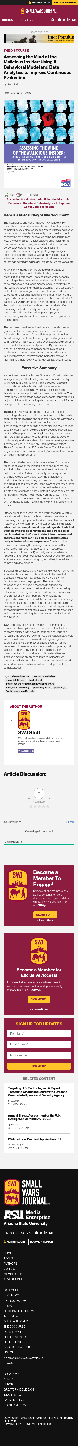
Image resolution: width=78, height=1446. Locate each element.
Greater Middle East (19, 1389)
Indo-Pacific (12, 1395)
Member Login (41, 2)
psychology (59, 687)
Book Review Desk (17, 1347)
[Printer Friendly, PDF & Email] (21, 195)
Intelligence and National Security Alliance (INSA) (30, 683)
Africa (8, 1379)
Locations (11, 1374)
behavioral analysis (20, 676)
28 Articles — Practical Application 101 (34, 1139)
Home (8, 1253)
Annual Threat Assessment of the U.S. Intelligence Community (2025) (34, 1117)
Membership (13, 1274)
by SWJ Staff (11, 84)
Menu (9, 19)
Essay (8, 1306)
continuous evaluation (44, 676)
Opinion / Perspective (19, 1311)
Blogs (8, 1363)
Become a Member (65, 2)
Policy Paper (13, 1332)
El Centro (11, 1295)
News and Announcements (24, 1357)
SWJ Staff (29, 732)
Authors (10, 1263)
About (8, 1258)
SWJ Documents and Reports (20, 691)
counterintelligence (15, 680)
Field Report (13, 1342)
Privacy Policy (13, 1424)
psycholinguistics (41, 687)
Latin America (14, 1400)
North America (15, 1405)
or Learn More (44, 920)
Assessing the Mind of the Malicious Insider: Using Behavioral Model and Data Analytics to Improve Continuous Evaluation (39, 203)
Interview (11, 1316)
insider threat (35, 680)
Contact (10, 1268)
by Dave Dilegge (15, 1144)
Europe (9, 1384)
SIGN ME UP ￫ (39, 999)
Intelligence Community (17, 687)
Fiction (9, 1352)
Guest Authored (16, 1321)
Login (71, 822)
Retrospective (15, 1300)
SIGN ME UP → (45, 914)
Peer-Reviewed (15, 1337)
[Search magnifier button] (53, 20)
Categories (12, 1290)
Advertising (13, 1279)
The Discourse (16, 50)
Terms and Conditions (37, 1424)
